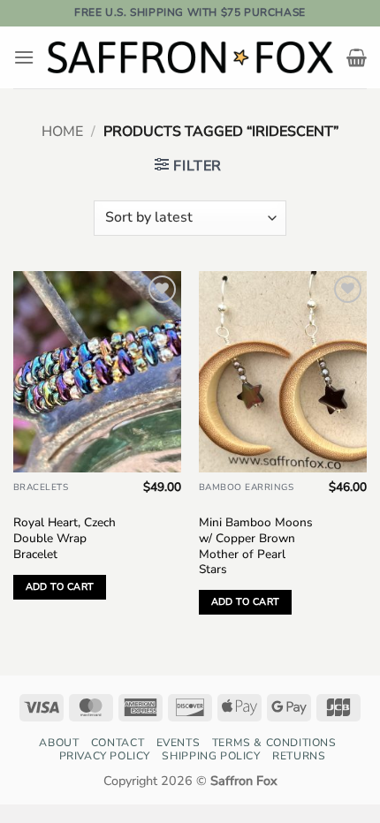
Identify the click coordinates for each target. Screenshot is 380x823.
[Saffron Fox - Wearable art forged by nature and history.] (190, 57)
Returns (298, 756)
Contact (117, 743)
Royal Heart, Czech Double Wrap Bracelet (64, 538)
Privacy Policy (105, 756)
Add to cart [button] (60, 586)
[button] (23, 57)
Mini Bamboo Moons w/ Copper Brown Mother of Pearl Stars (256, 546)
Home (62, 131)
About (59, 743)
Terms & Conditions (274, 743)
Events (178, 743)
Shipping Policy (211, 756)
